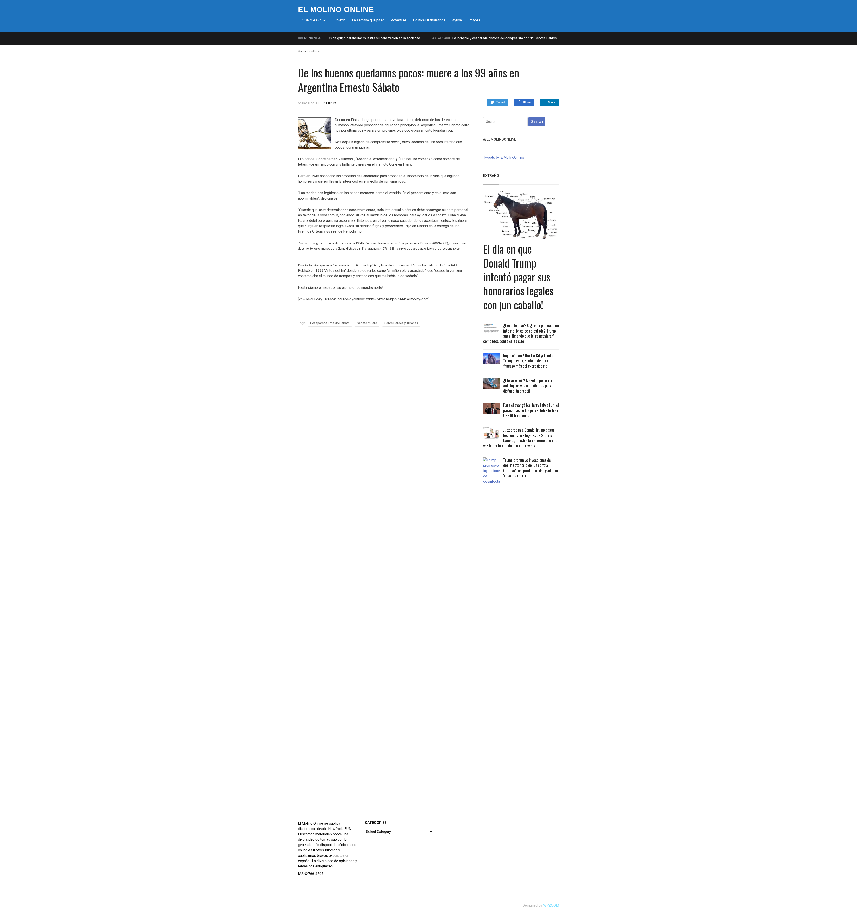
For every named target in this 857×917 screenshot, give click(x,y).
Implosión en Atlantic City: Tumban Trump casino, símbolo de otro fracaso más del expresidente (529, 361)
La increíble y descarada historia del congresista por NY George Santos (479, 38)
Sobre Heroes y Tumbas (401, 323)
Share (527, 102)
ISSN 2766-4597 (314, 20)
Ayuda (457, 20)
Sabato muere (367, 323)
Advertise (398, 20)
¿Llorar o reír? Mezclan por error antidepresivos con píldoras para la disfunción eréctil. (529, 385)
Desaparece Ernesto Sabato (330, 323)
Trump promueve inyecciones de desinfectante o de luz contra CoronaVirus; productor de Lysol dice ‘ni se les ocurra (530, 467)
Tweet (500, 102)
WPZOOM (551, 905)
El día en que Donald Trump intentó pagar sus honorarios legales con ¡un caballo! (518, 276)
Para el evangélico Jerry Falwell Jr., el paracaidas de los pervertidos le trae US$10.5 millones (531, 410)
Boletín (339, 20)
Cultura (331, 103)
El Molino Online (336, 9)
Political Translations (429, 20)
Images (474, 20)
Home (302, 51)
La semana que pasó (368, 20)
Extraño (491, 175)
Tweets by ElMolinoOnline (503, 157)
